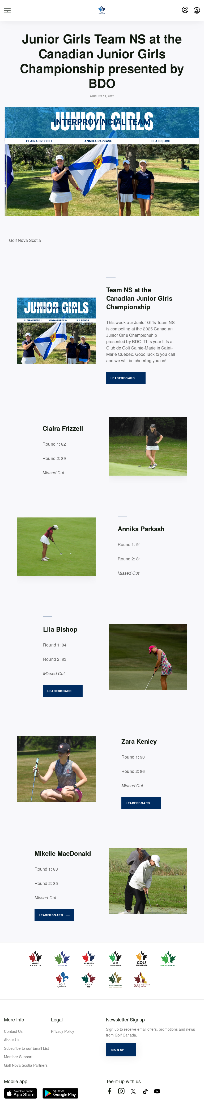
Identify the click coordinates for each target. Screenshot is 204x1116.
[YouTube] (157, 1091)
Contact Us (13, 1031)
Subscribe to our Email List (26, 1048)
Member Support (18, 1056)
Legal (57, 1019)
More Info (14, 1019)
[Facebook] (109, 1091)
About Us (11, 1039)
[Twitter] (133, 1091)
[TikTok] (145, 1091)
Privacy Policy (62, 1031)
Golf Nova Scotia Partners (26, 1065)
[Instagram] (121, 1091)
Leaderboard (122, 378)
